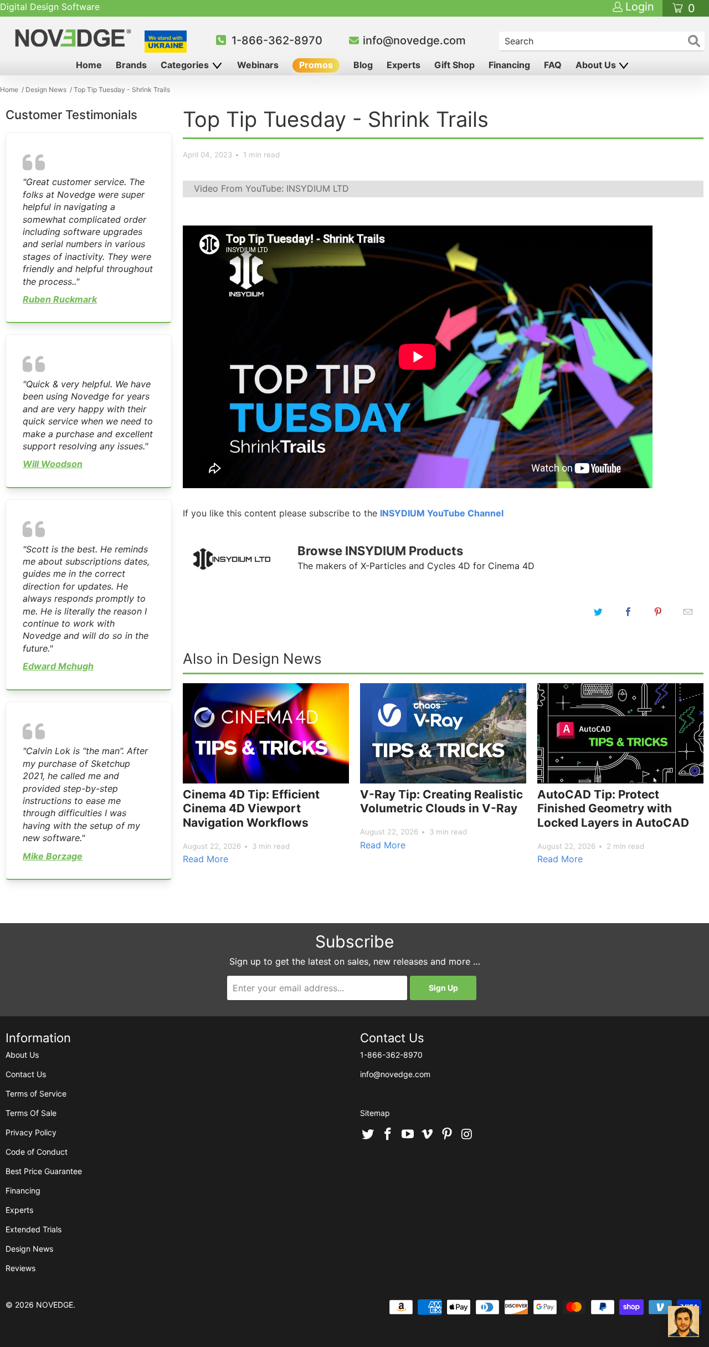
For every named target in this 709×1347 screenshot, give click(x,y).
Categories (186, 64)
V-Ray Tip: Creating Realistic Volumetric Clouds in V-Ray (441, 801)
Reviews (20, 1268)
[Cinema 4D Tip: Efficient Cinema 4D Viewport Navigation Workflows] (266, 733)
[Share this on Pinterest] (658, 612)
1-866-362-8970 (277, 40)
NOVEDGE (54, 1304)
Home (89, 64)
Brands (131, 64)
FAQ (553, 64)
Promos (316, 64)
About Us (597, 64)
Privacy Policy (31, 1132)
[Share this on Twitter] (598, 612)
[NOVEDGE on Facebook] (388, 1135)
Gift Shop (454, 64)
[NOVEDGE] (74, 38)
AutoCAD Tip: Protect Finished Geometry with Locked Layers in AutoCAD (613, 808)
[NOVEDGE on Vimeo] (427, 1135)
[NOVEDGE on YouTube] (407, 1135)
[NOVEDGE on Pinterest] (447, 1135)
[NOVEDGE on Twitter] (368, 1135)
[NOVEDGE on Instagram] (467, 1135)
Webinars (258, 64)
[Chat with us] (683, 1321)
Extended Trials (33, 1229)
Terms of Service (36, 1093)
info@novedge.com (414, 40)
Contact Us (26, 1074)
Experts (403, 64)
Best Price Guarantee (44, 1171)
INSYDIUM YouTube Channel (442, 513)
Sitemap (375, 1113)
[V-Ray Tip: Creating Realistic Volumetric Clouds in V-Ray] (443, 733)
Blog (363, 64)
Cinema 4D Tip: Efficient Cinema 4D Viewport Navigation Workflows (251, 808)
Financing (509, 64)
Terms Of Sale (31, 1113)
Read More (205, 858)
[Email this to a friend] (688, 612)
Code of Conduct (37, 1151)
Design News (29, 1248)
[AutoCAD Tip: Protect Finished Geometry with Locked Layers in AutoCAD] (620, 733)
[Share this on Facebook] (628, 612)
